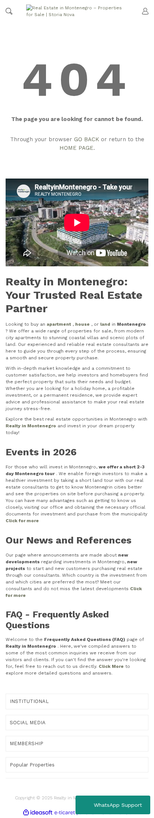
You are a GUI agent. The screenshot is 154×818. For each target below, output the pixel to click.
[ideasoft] (38, 812)
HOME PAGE (76, 148)
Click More (111, 666)
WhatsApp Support (118, 805)
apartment (59, 324)
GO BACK (86, 139)
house (82, 324)
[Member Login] (141, 11)
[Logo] (76, 11)
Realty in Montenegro (31, 425)
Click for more (22, 520)
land (105, 324)
